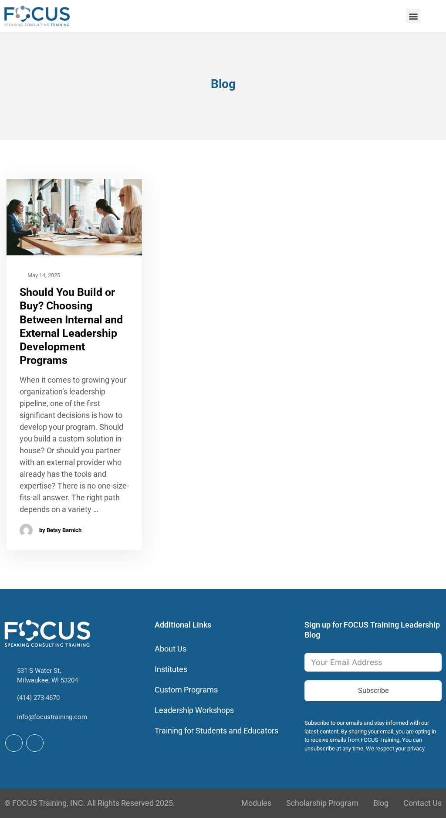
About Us (170, 648)
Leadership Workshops (194, 710)
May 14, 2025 (43, 275)
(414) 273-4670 (38, 698)
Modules (256, 803)
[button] (413, 16)
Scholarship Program (322, 803)
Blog (381, 803)
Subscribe (373, 690)
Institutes (171, 669)
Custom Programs (186, 689)
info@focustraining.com (52, 717)
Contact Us (422, 803)
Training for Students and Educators (216, 730)
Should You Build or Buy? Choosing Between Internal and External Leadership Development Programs (71, 326)
